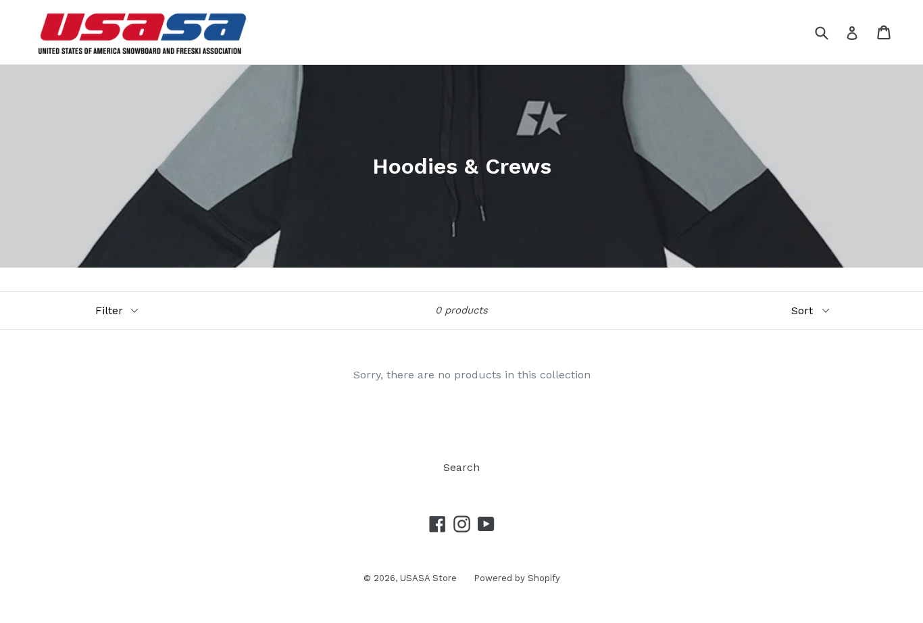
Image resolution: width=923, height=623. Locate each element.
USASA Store (428, 578)
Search (461, 467)
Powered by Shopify (517, 578)
